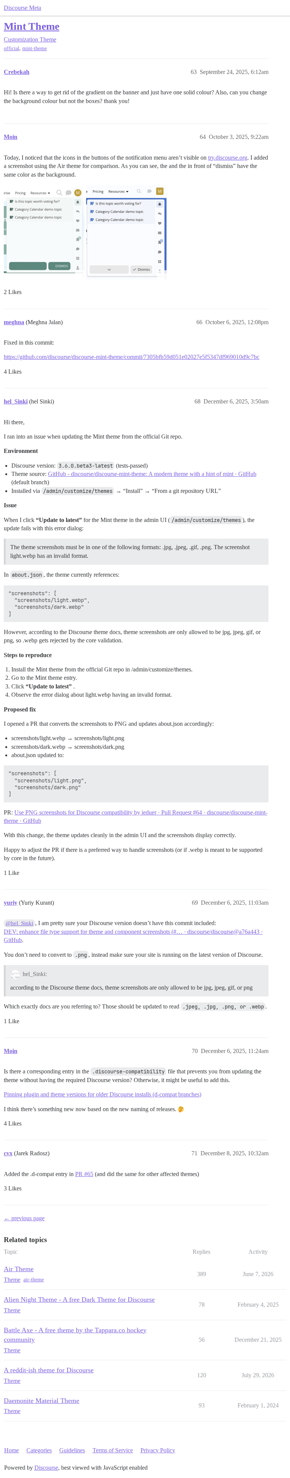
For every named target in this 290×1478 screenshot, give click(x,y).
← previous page (24, 1218)
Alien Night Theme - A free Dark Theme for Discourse (79, 1299)
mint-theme (34, 48)
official (11, 48)
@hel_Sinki (19, 923)
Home (11, 1450)
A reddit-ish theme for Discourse (49, 1370)
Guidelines (72, 1450)
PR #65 (84, 1174)
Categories (39, 1450)
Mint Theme (31, 26)
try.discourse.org (227, 157)
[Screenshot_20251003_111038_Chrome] (44, 232)
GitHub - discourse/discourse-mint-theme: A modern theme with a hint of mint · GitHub (152, 474)
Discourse (46, 1467)
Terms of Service (113, 1450)
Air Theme (19, 1269)
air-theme (33, 1279)
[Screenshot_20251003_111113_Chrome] (126, 232)
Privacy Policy (157, 1450)
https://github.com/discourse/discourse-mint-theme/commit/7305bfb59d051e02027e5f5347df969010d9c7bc (131, 357)
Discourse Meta (22, 8)
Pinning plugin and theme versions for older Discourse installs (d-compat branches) (102, 1094)
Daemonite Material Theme (41, 1400)
